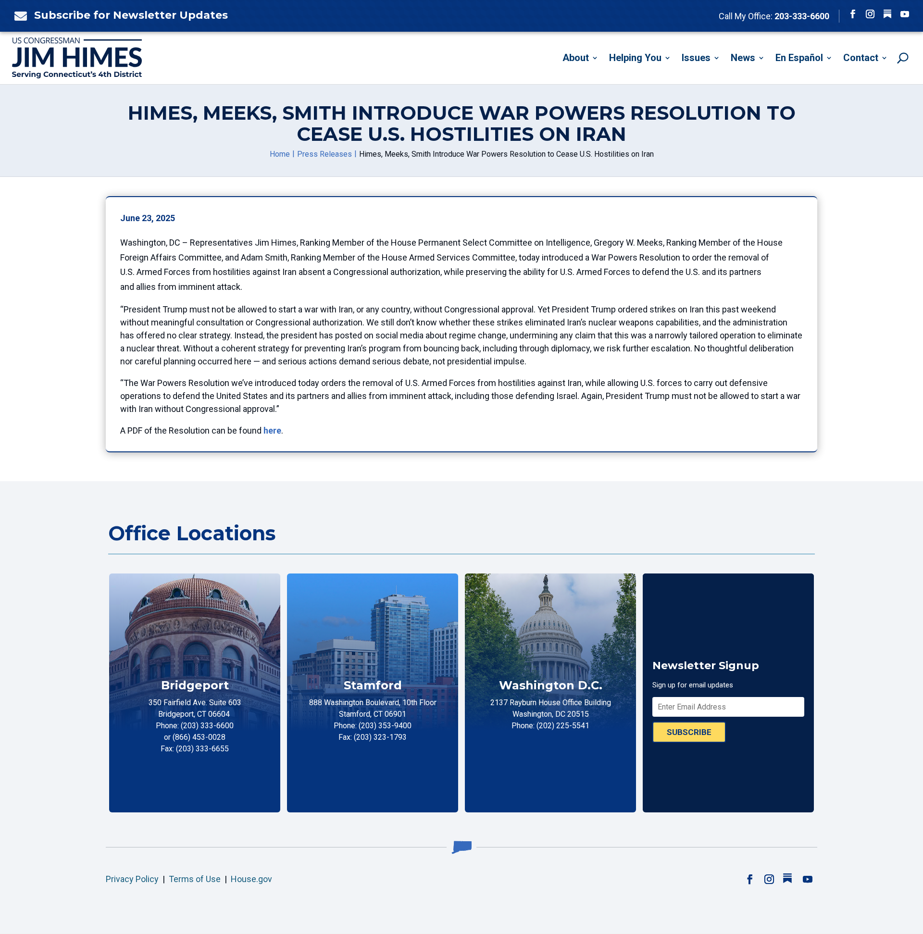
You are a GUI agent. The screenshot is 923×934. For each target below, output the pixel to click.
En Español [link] (799, 57)
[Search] (903, 57)
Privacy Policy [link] (132, 879)
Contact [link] (860, 57)
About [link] (575, 57)
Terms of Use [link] (195, 879)
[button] (852, 14)
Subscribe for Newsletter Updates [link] (131, 15)
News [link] (743, 57)
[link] (18, 16)
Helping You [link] (635, 57)
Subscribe (689, 732)
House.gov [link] (251, 879)
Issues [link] (696, 57)
